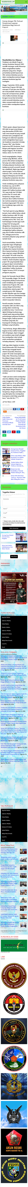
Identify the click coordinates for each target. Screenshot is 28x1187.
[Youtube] (22, 409)
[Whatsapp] (4, 435)
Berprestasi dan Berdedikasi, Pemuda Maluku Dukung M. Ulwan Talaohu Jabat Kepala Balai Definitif (18, 472)
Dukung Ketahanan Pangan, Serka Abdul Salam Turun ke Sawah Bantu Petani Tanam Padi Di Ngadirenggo (14, 738)
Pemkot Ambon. (6, 627)
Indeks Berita (5, 932)
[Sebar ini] (4, 432)
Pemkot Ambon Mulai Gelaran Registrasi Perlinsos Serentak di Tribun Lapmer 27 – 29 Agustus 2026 (17, 466)
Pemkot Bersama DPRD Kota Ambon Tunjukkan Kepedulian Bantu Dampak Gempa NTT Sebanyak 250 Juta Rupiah (14, 709)
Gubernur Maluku (6, 630)
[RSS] (5, 412)
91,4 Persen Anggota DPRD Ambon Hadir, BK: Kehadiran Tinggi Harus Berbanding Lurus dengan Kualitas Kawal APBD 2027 (13, 752)
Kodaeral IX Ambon (7, 634)
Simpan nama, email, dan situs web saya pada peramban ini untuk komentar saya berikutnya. (13, 522)
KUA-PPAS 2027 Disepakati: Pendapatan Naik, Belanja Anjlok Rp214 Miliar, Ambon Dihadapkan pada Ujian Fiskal (14, 745)
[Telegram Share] (18, 432)
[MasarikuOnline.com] (8, 2)
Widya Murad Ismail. (7, 640)
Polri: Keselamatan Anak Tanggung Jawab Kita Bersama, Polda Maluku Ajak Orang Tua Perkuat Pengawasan (14, 695)
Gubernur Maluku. (6, 620)
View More (14, 556)
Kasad (3, 647)
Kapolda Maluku (6, 617)
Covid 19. (4, 644)
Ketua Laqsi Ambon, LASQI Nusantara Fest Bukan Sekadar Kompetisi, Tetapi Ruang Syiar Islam (7, 549)
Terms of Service (14, 932)
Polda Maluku (5, 624)
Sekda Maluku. (5, 637)
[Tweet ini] (9, 432)
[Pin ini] (14, 432)
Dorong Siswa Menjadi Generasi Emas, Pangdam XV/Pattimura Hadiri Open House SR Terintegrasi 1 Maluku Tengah (14, 657)
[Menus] (26, 2)
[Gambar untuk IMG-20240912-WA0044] (14, 38)
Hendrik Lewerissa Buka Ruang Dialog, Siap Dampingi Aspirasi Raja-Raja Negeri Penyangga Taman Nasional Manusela (13, 687)
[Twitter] (18, 409)
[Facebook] (14, 409)
